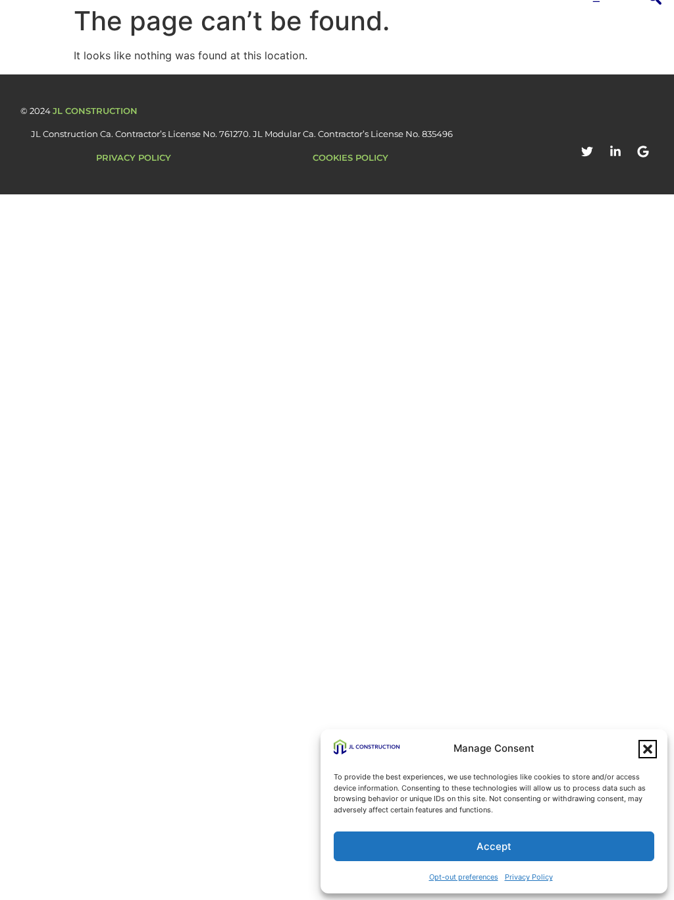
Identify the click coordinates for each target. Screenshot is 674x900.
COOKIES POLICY (350, 157)
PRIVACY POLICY (133, 157)
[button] (647, 749)
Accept (494, 846)
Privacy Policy (529, 877)
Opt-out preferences (463, 877)
